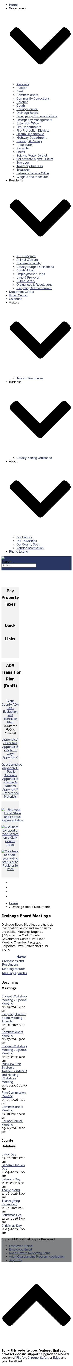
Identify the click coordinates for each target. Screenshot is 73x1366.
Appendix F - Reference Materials (10, 793)
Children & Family (28, 263)
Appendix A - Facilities (10, 741)
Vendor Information (30, 548)
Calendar (15, 299)
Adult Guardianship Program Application (37, 1256)
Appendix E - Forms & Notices (10, 782)
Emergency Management (34, 120)
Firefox (21, 1357)
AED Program (26, 256)
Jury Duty (15, 1260)
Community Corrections (33, 98)
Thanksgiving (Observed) (10, 1202)
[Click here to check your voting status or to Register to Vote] (10, 869)
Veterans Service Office (32, 173)
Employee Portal (21, 1246)
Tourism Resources (29, 378)
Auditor (21, 88)
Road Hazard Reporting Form (29, 1253)
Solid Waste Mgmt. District (34, 159)
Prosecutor (24, 145)
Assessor (22, 84)
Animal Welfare (27, 260)
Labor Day (8, 1154)
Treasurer (23, 170)
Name (21, 956)
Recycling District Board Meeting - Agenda (13, 1017)
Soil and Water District (31, 155)
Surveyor (22, 162)
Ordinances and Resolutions (13, 962)
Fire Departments (28, 127)
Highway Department (31, 137)
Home (13, 5)
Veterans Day (10, 1179)
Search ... (7, 561)
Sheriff (20, 152)
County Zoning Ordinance (34, 458)
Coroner (22, 102)
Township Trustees (29, 166)
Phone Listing (18, 551)
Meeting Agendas (14, 973)
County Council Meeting (12, 1122)
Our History (24, 537)
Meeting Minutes (13, 969)
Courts (21, 105)
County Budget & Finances (35, 267)
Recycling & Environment (34, 288)
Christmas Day (11, 1225)
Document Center (21, 292)
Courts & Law (25, 270)
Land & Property (27, 277)
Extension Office (27, 123)
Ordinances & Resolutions (34, 284)
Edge (56, 1357)
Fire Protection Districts (32, 130)
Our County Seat (27, 544)
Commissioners (27, 95)
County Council (27, 109)
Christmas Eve (11, 1215)
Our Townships (26, 541)
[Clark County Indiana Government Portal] (11, 558)
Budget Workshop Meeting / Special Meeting (14, 1000)
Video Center (18, 295)
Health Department (30, 134)
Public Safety (25, 281)
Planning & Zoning (29, 141)
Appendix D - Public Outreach (10, 771)
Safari (44, 1357)
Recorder (23, 148)
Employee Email (20, 1249)
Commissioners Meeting (12, 1033)
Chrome (33, 1357)
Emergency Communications (36, 116)
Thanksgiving (10, 1190)
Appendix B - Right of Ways (10, 750)
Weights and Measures (32, 177)
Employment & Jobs (30, 274)
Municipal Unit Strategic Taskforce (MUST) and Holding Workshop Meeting (14, 1073)
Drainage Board (27, 113)
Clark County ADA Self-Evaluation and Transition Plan (10, 711)
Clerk (20, 91)
